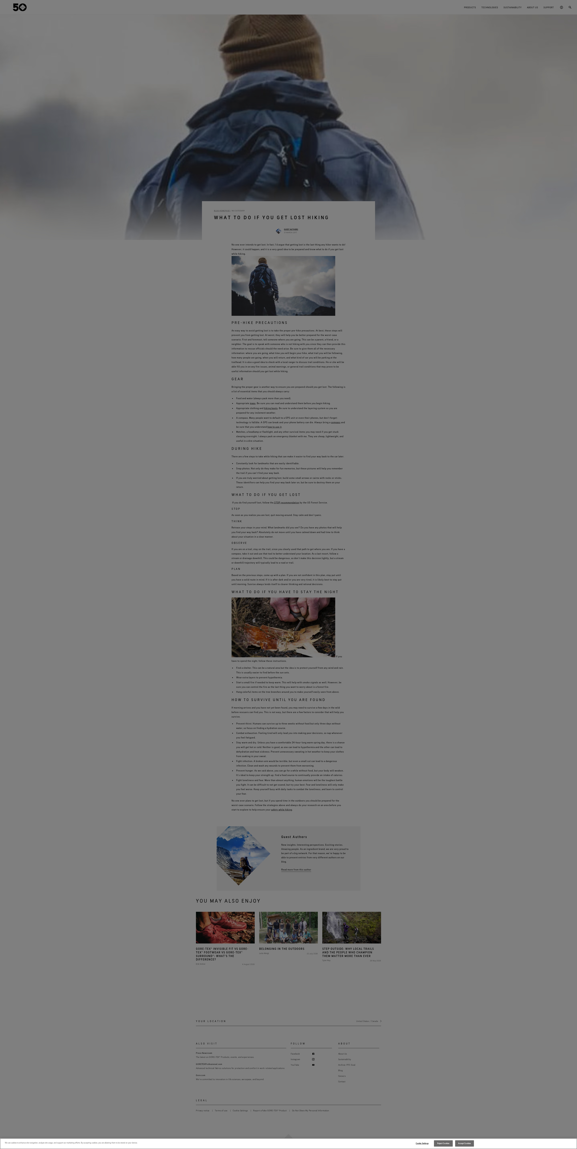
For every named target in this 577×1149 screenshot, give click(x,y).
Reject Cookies (443, 1143)
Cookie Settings (422, 1143)
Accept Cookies (464, 1143)
